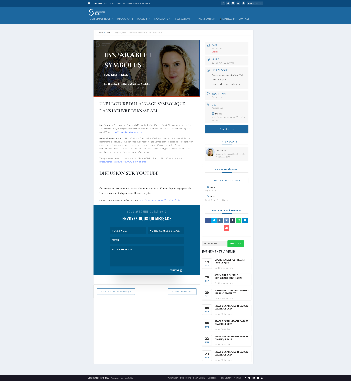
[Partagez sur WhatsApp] (238, 220)
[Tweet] (214, 220)
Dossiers (142, 19)
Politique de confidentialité (122, 378)
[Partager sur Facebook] (208, 220)
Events (108, 33)
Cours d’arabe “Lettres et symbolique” (227, 180)
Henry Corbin (199, 377)
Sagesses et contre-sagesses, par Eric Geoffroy (231, 292)
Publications (183, 19)
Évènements (161, 19)
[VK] (226, 220)
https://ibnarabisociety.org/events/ (127, 132)
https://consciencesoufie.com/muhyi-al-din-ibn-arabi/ (123, 161)
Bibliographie (125, 19)
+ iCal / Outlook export (182, 291)
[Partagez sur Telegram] (245, 220)
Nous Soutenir (206, 19)
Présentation (172, 377)
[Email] (226, 228)
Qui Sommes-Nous (100, 19)
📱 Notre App (227, 19)
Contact (244, 19)
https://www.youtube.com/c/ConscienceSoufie (159, 200)
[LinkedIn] (220, 220)
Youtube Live (217, 97)
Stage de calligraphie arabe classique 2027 (231, 307)
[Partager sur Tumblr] (232, 220)
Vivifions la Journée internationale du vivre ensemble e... (127, 3)
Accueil (101, 33)
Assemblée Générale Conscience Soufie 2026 (228, 276)
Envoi (174, 270)
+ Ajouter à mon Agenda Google (116, 291)
